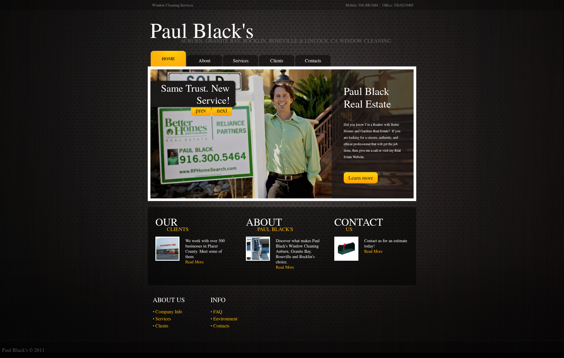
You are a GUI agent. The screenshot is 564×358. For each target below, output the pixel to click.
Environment (225, 318)
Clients (276, 60)
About (204, 60)
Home (168, 59)
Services (241, 60)
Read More (194, 262)
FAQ (217, 311)
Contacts (313, 60)
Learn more (360, 177)
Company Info (168, 311)
